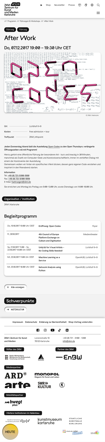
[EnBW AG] (69, 357)
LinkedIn (67, 330)
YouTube (52, 330)
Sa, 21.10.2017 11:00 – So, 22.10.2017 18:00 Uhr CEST (19, 248)
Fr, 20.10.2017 (13, 234)
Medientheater (90, 234)
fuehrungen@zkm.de (21, 182)
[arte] (17, 385)
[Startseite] (14, 9)
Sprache (92, 5)
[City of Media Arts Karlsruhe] (95, 433)
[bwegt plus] (13, 403)
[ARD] (16, 375)
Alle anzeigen (17, 287)
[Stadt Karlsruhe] (41, 357)
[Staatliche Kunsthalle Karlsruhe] (75, 421)
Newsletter (59, 5)
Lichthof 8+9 (35, 126)
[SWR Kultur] (44, 385)
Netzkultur (17, 309)
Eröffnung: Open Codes (50, 226)
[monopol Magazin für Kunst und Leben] (47, 375)
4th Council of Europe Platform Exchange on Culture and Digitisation (50, 237)
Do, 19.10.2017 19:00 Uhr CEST (20, 226)
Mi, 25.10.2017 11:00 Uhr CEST (20, 257)
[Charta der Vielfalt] (72, 433)
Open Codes (54, 146)
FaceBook (37, 330)
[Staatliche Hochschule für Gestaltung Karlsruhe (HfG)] (17, 421)
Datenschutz (31, 322)
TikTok (59, 330)
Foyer (95, 226)
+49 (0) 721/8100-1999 (19, 178)
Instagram (45, 330)
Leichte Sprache (79, 5)
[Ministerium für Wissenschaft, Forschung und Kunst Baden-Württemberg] (17, 357)
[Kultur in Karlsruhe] (62, 385)
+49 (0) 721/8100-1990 (18, 175)
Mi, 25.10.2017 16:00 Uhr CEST (20, 267)
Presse (71, 5)
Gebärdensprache (85, 5)
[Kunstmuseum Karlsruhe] (50, 421)
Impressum (18, 322)
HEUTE (10, 432)
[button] (52, 82)
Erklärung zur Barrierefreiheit (52, 322)
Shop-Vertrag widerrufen (80, 322)
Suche (98, 5)
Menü (98, 13)
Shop (48, 5)
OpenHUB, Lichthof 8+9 (86, 257)
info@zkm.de (69, 341)
